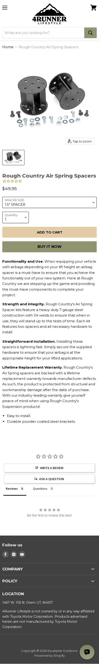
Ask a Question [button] (51, 479)
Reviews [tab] (12, 488)
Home (8, 47)
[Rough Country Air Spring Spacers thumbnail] (13, 157)
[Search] (90, 33)
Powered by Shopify (49, 655)
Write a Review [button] (51, 468)
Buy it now (49, 246)
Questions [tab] (40, 488)
